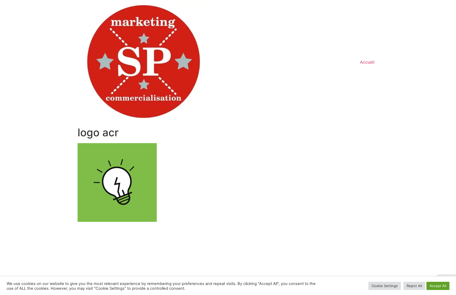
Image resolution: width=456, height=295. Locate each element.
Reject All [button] (414, 286)
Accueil (367, 62)
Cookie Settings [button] (385, 286)
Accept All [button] (438, 286)
